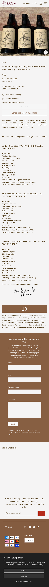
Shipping (5, 102)
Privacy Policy (20, 432)
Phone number (14, 387)
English (26, 3)
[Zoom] (46, 52)
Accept (24, 570)
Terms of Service (34, 432)
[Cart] (40, 3)
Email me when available (24, 113)
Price (4, 75)
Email (10, 375)
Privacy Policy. (37, 565)
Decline (24, 576)
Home (4, 62)
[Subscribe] (41, 513)
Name (10, 363)
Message (11, 399)
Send (13, 424)
